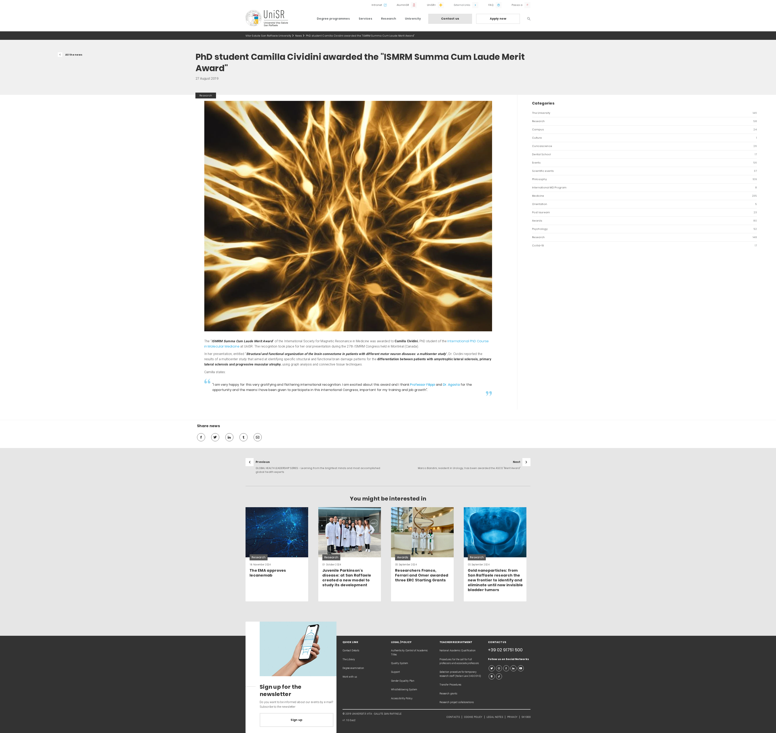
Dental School (644, 154)
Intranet (377, 5)
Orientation (644, 204)
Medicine (644, 196)
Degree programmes (333, 19)
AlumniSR (403, 5)
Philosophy (644, 179)
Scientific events (644, 171)
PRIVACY (512, 717)
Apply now (498, 19)
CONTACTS (453, 717)
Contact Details (351, 650)
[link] (277, 554)
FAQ (490, 5)
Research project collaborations (457, 702)
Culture (644, 137)
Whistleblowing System (404, 689)
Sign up (296, 720)
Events (644, 162)
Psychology (644, 229)
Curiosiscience (644, 146)
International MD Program (644, 187)
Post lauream (644, 212)
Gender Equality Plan (402, 680)
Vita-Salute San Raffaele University (268, 35)
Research (388, 19)
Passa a (517, 5)
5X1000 (526, 717)
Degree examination (353, 668)
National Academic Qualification (458, 650)
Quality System (399, 663)
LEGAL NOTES (495, 717)
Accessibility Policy (401, 698)
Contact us (450, 19)
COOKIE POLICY (473, 717)
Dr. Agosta (451, 384)
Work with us (350, 676)
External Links (462, 5)
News (298, 35)
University (413, 19)
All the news (73, 54)
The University (644, 113)
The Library (349, 659)
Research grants (449, 693)
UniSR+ (431, 5)
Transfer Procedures (451, 684)
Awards (644, 220)
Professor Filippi (422, 384)
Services (365, 19)
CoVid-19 (644, 245)
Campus (644, 129)
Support (395, 672)
